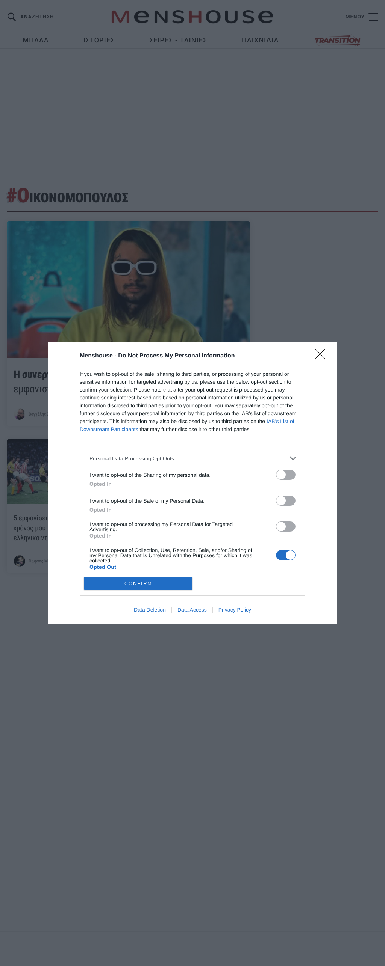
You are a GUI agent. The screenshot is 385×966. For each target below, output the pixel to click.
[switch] (286, 475)
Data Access (192, 610)
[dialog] (192, 483)
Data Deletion (150, 610)
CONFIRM (138, 583)
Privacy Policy (234, 610)
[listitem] (192, 458)
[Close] (322, 356)
